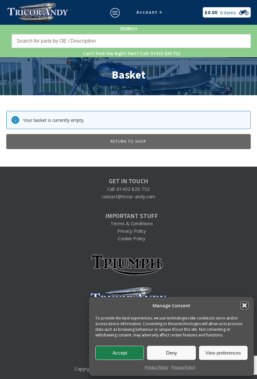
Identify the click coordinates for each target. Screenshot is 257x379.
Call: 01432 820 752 (128, 189)
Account (147, 12)
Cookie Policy (132, 238)
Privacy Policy (156, 367)
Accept (120, 353)
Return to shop (128, 141)
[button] (244, 305)
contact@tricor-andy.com (128, 196)
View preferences (223, 353)
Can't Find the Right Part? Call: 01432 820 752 (131, 53)
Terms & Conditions (131, 223)
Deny (171, 353)
